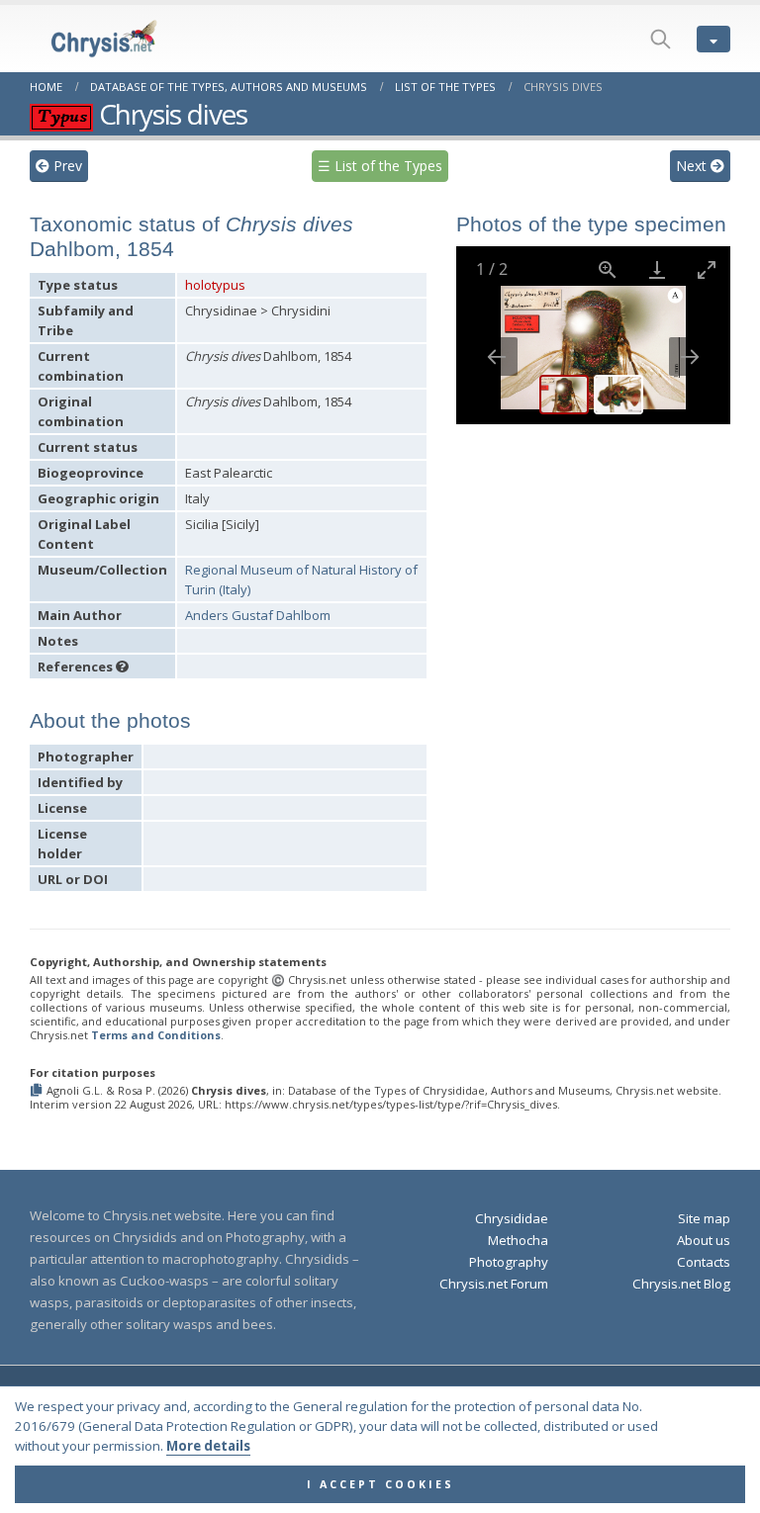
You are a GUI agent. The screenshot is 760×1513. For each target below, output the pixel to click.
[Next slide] (690, 356)
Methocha (518, 1240)
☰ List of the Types (380, 165)
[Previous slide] (497, 356)
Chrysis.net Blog (681, 1283)
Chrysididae (511, 1218)
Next (693, 165)
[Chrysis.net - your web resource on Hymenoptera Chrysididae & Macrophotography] (84, 38)
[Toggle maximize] (705, 269)
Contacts (703, 1262)
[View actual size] (606, 269)
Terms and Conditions (156, 1034)
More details (208, 1446)
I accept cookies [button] (380, 1484)
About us (703, 1240)
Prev (65, 165)
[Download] (656, 269)
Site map (704, 1218)
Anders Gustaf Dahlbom (258, 615)
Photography (508, 1262)
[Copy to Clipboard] (38, 1091)
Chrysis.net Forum (493, 1283)
